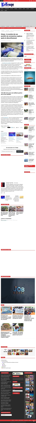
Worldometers (5, 117)
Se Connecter (3, 26)
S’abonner (7, 26)
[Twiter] (30, 1)
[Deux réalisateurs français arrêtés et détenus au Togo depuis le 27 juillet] (26, 89)
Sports (2, 10)
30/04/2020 (4, 40)
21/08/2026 (30, 131)
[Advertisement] (18, 18)
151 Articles (16, 182)
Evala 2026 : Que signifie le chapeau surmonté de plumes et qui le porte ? (18, 333)
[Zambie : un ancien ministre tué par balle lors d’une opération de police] (26, 153)
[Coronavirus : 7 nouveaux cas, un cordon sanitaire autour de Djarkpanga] (12, 134)
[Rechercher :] (30, 27)
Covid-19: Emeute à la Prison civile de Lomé (19, 213)
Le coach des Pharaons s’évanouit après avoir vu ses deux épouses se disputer (6, 405)
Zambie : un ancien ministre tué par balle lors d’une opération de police (31, 153)
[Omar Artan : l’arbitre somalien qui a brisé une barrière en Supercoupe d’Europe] (27, 410)
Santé (24, 8)
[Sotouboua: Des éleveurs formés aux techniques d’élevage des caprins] (18, 311)
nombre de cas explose (7, 63)
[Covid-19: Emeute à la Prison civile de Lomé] (19, 208)
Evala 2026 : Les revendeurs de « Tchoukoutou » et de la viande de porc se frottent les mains (29, 318)
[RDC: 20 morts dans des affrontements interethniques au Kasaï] (4, 208)
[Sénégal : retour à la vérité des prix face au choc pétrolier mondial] (31, 407)
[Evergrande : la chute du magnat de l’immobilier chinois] (31, 385)
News (4, 0)
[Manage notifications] (34, 421)
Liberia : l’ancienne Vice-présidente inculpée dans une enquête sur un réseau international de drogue (32, 128)
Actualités (7, 8)
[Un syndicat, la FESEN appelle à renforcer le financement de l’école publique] (26, 118)
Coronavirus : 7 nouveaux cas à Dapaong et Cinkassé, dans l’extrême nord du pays (19, 138)
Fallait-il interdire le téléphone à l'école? (29, 34)
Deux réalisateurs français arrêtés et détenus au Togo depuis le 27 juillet (31, 89)
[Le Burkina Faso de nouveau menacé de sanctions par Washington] (27, 407)
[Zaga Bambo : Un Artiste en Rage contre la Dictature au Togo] (18, 353)
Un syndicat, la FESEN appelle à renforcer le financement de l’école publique (32, 118)
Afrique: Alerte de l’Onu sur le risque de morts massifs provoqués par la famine (12, 214)
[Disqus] (12, 234)
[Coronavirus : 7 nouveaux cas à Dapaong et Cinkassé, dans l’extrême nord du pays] (19, 134)
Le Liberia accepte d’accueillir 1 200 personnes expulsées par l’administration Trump (31, 145)
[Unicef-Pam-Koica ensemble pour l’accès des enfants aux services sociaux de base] (22, 350)
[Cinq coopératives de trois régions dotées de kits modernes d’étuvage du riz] (30, 350)
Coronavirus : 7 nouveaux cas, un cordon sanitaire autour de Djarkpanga (12, 138)
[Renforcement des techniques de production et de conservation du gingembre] (9, 353)
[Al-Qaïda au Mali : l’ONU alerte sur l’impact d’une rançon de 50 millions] (31, 404)
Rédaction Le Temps (30, 37)
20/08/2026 (30, 161)
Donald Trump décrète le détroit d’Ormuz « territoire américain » (5, 398)
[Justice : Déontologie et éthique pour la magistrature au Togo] (5, 350)
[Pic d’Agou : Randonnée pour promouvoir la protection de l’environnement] (26, 96)
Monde (30, 420)
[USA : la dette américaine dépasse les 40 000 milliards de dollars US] (31, 382)
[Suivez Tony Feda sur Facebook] (2, 192)
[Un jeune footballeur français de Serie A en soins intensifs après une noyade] (31, 398)
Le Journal (9, 0)
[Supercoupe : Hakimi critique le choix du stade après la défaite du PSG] (27, 401)
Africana (26, 124)
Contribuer (12, 26)
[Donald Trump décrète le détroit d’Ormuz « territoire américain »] (27, 388)
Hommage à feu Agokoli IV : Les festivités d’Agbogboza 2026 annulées (31, 111)
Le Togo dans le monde (30, 46)
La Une (2, 0)
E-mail (25, 56)
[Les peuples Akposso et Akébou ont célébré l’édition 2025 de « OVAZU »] (18, 350)
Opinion (20, 8)
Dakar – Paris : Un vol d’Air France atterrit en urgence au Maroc (5, 393)
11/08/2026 (30, 99)
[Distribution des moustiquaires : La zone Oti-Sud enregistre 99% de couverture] (6, 311)
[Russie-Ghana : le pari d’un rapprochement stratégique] (27, 392)
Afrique (15, 8)
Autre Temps (27, 86)
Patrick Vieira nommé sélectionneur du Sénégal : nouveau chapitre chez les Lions (6, 409)
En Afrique (26, 420)
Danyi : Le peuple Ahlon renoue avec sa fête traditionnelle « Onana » (32, 104)
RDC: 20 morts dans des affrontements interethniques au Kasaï (4, 214)
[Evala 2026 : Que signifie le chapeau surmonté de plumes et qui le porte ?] (18, 327)
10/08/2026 (30, 106)
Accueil (2, 8)
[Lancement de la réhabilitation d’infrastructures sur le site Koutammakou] (26, 350)
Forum (17, 0)
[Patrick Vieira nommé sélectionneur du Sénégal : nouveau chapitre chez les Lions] (27, 395)
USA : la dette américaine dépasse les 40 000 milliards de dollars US (6, 391)
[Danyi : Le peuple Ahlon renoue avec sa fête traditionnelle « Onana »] (26, 103)
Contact (14, 0)
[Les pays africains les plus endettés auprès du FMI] (26, 160)
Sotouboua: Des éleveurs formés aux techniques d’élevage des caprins (18, 317)
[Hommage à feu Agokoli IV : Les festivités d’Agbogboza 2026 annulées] (26, 110)
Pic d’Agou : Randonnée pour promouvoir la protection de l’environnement (31, 97)
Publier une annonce (19, 26)
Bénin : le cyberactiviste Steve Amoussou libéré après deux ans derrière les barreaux (32, 137)
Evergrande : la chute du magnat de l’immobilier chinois (6, 396)
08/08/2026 (30, 120)
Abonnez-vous (19, 151)
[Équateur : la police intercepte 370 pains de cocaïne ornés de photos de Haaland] (31, 413)
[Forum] (35, 1)
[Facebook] (33, 1)
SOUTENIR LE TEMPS (26, 26)
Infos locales (21, 420)
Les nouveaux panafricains (30, 40)
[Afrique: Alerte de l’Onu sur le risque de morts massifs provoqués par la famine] (12, 208)
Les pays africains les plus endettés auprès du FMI (31, 160)
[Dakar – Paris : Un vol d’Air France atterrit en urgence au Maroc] (27, 385)
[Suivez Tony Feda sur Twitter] (4, 192)
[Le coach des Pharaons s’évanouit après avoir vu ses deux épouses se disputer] (31, 392)
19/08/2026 (30, 91)
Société (27, 8)
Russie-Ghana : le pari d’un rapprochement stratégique (4, 403)
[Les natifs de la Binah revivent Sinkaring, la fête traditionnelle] (22, 353)
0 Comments (9, 40)
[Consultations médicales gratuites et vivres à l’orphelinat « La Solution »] (9, 350)
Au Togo (11, 8)
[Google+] (31, 1)
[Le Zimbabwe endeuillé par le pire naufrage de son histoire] (27, 404)
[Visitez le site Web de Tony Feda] (1, 192)
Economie (32, 8)
